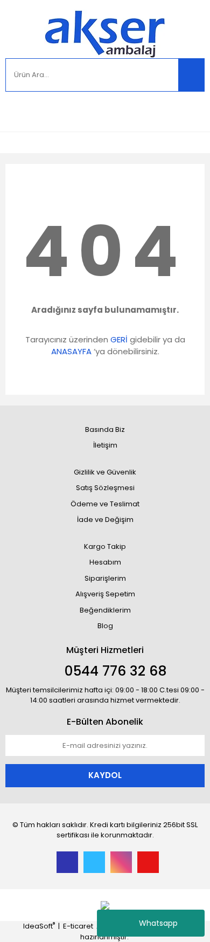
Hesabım (105, 562)
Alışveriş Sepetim (105, 594)
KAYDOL (105, 775)
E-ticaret (78, 926)
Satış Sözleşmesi (105, 488)
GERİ (119, 339)
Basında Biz (105, 429)
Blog (105, 626)
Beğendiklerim (105, 610)
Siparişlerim (105, 578)
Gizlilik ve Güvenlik (105, 472)
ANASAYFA (71, 351)
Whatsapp (158, 923)
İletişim (105, 445)
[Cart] (188, 111)
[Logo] (105, 34)
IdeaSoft (39, 926)
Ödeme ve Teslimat (105, 504)
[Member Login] (16, 111)
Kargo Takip (105, 546)
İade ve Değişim (105, 519)
